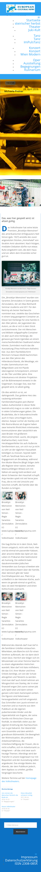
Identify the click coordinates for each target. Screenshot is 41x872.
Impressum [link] (29, 857)
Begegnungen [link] (30, 66)
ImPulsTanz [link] (32, 42)
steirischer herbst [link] (27, 23)
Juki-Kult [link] (34, 30)
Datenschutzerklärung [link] (21, 860)
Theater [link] (34, 26)
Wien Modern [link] (30, 54)
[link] (20, 12)
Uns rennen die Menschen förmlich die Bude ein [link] (10, 795)
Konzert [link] (34, 48)
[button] (26, 45)
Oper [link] (36, 60)
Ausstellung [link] (31, 63)
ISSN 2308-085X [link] (26, 863)
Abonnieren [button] (20, 832)
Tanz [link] (37, 35)
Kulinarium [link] (32, 70)
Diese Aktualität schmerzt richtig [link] (26, 794)
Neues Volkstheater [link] (8, 807)
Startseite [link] (33, 20)
